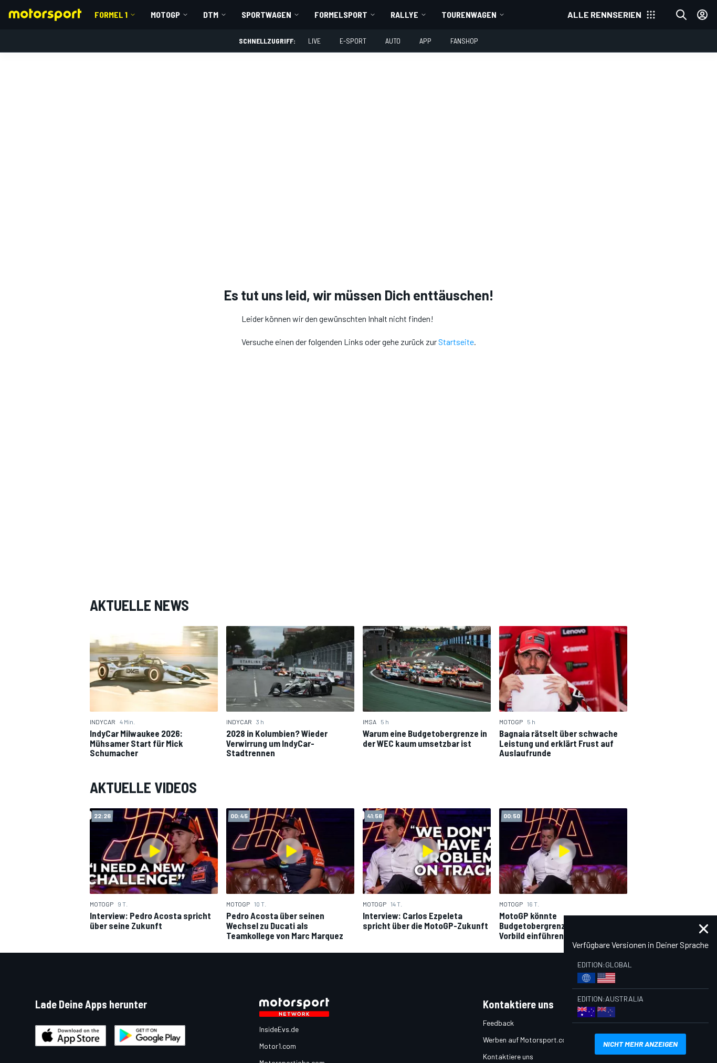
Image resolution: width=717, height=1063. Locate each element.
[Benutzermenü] (702, 14)
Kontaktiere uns (508, 1056)
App (425, 40)
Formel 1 (111, 14)
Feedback (498, 1022)
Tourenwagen (469, 14)
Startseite (456, 342)
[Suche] (681, 14)
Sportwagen (266, 14)
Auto (392, 40)
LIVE (314, 40)
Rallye (404, 14)
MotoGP (165, 14)
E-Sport (353, 40)
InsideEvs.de (279, 1029)
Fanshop (464, 40)
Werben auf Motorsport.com (527, 1039)
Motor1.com (277, 1045)
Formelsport (340, 14)
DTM (210, 14)
